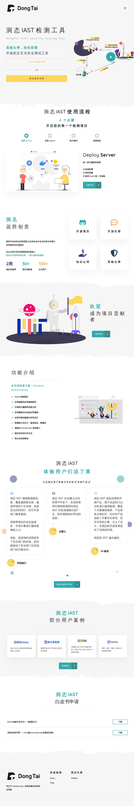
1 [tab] (67, 575)
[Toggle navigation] (125, 8)
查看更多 (65, 666)
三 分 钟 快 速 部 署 (36, 62)
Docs (52, 778)
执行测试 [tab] (73, 140)
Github (74, 778)
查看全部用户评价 (64, 584)
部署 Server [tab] (26, 140)
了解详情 (89, 185)
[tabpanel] (25, 527)
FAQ (52, 782)
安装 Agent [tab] (50, 140)
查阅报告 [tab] (97, 140)
